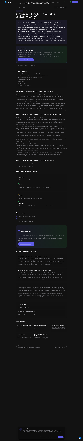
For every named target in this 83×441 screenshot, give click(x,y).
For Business (67, 1)
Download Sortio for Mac (25, 59)
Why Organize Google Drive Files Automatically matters (30, 77)
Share (57, 7)
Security (32, 2)
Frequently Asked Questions (24, 85)
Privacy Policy (41, 432)
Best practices (21, 81)
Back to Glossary (22, 7)
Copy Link (63, 7)
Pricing (42, 2)
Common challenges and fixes (25, 79)
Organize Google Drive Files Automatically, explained (30, 73)
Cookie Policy (33, 432)
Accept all (61, 437)
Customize (43, 437)
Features (37, 2)
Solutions (58, 2)
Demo (27, 2)
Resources (52, 2)
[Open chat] (80, 438)
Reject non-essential (52, 437)
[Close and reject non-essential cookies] (63, 428)
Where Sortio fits (22, 83)
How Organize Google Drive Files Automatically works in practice (33, 75)
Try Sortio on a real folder (25, 244)
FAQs (47, 2)
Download (75, 1)
